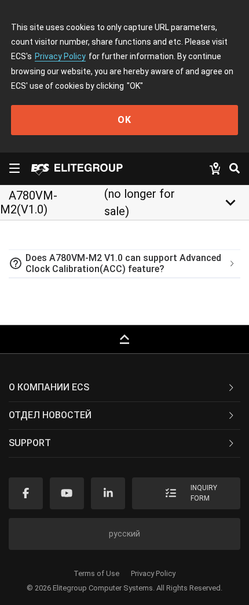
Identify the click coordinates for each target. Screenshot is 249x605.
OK (124, 119)
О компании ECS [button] (49, 387)
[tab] (124, 264)
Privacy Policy (60, 56)
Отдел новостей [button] (50, 415)
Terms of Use (96, 573)
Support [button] (30, 442)
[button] (124, 264)
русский (124, 533)
